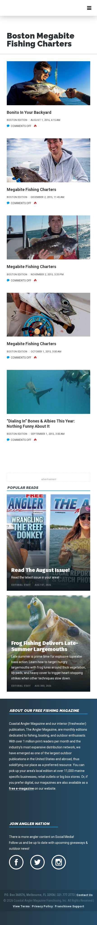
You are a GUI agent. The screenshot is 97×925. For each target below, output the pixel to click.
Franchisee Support (69, 906)
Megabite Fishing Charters (31, 189)
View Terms (21, 906)
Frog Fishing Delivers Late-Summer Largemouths (44, 646)
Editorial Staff (21, 584)
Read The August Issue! (40, 570)
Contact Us (84, 895)
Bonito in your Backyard (29, 112)
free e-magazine (21, 788)
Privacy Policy (42, 906)
